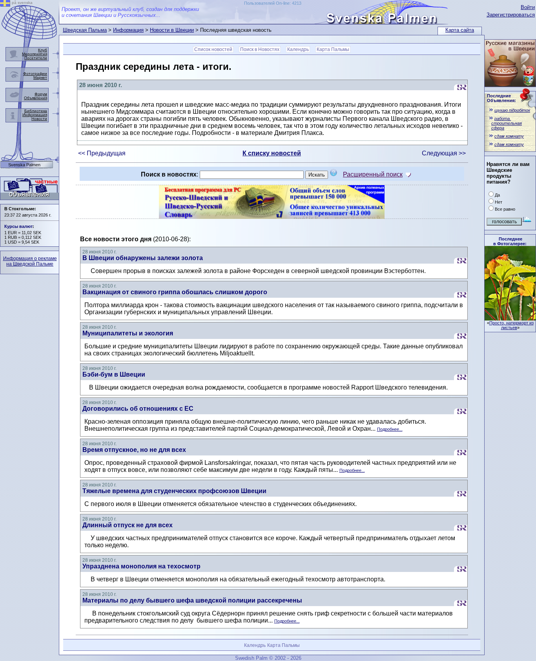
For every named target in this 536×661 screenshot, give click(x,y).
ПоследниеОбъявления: (501, 98)
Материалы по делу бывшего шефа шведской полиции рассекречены (192, 600)
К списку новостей (271, 153)
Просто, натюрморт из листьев (511, 325)
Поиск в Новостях (259, 49)
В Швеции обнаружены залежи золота (142, 258)
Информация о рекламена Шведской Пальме (30, 261)
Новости (39, 119)
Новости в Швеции (172, 30)
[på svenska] (5, 4)
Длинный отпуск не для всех (127, 525)
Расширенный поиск (373, 174)
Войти (528, 7)
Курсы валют (18, 226)
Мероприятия (34, 54)
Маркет (40, 77)
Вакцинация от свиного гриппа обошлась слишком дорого (174, 292)
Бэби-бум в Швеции (113, 374)
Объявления (35, 98)
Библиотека (35, 111)
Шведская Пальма (85, 30)
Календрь (298, 49)
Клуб (42, 50)
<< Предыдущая (102, 153)
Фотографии (35, 73)
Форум (41, 94)
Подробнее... (390, 429)
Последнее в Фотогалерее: (510, 241)
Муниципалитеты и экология (127, 333)
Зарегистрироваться (511, 15)
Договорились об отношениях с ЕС (137, 408)
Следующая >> (444, 153)
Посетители (35, 58)
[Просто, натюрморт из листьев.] (510, 318)
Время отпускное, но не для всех (134, 449)
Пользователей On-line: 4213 (272, 3)
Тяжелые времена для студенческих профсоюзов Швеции (174, 491)
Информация (128, 30)
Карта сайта (459, 30)
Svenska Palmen (24, 165)
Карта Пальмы (333, 49)
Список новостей (213, 49)
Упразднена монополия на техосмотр (141, 566)
